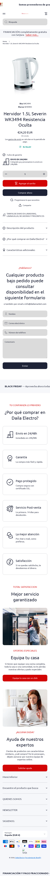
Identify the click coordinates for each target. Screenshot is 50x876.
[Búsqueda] (5, 22)
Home (5, 41)
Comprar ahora (25, 192)
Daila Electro (20, 857)
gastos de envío (14, 139)
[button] (46, 13)
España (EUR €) (12, 835)
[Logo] (25, 13)
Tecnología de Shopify (33, 857)
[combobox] (25, 22)
